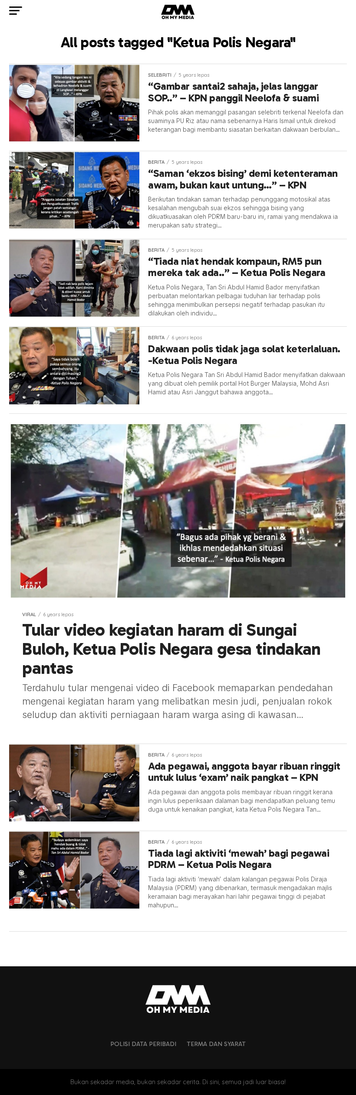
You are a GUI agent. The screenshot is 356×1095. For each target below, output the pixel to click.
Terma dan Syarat (216, 1044)
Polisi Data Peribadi (143, 1044)
